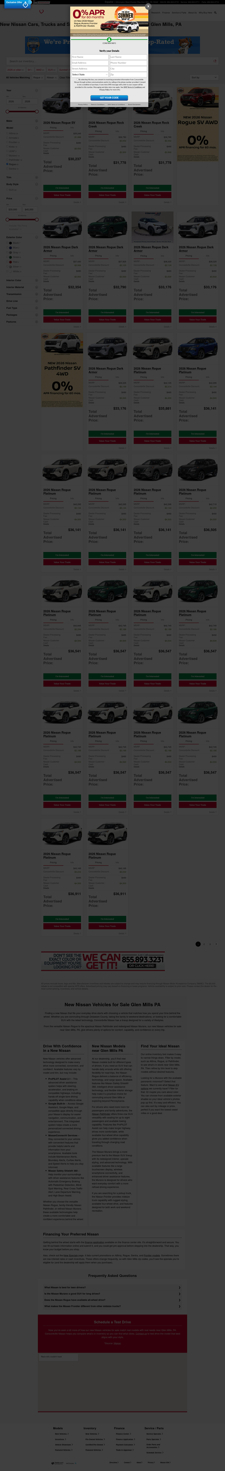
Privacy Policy (104, 90)
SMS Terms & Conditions (133, 87)
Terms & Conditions (97, 104)
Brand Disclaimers (134, 104)
